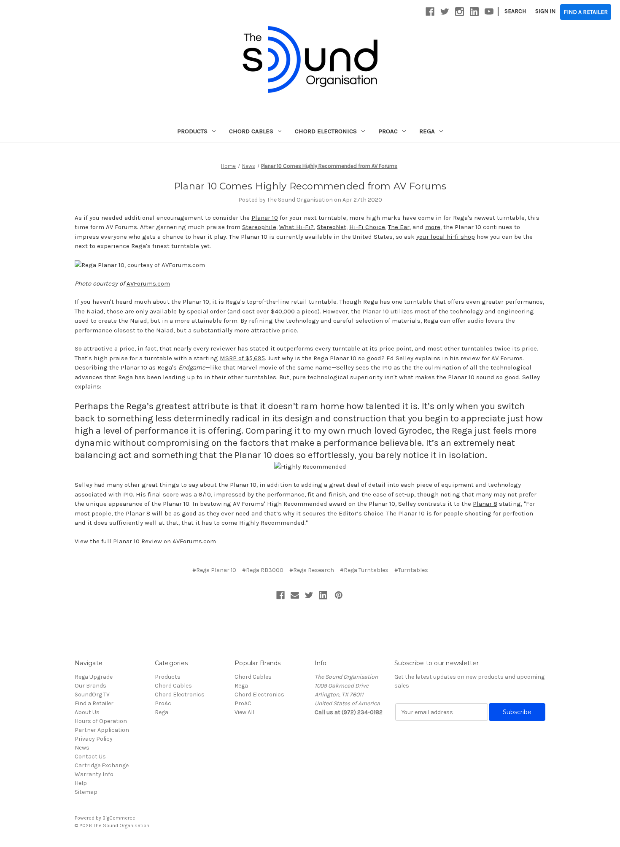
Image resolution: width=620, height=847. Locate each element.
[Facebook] (280, 595)
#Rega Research (311, 570)
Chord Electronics (326, 131)
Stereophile (259, 227)
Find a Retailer (94, 703)
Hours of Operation (101, 721)
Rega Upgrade (94, 676)
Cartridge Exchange (102, 765)
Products (192, 131)
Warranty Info (94, 774)
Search (515, 11)
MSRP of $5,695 (242, 358)
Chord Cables (251, 131)
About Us (87, 712)
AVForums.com (148, 283)
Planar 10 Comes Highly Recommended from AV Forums (310, 186)
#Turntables (411, 570)
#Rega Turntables (364, 570)
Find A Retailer (585, 12)
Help (81, 783)
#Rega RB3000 (262, 570)
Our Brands (90, 685)
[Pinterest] (338, 595)
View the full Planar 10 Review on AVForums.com (145, 541)
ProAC (243, 703)
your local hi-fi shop (445, 236)
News (82, 747)
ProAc (388, 131)
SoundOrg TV (92, 694)
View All (244, 712)
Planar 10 (264, 217)
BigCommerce (118, 818)
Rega (427, 131)
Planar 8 (485, 503)
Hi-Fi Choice (367, 227)
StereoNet (331, 227)
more (432, 227)
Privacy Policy (94, 738)
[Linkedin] (323, 595)
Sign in (545, 11)
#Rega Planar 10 (214, 570)
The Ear (399, 227)
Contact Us (90, 756)
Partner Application (102, 730)
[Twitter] (309, 595)
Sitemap (86, 792)
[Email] (295, 595)
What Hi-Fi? (296, 227)
